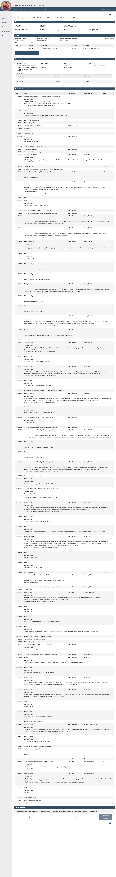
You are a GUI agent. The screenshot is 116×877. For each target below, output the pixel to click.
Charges (4, 22)
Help (45, 9)
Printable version (109, 38)
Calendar (22, 9)
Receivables (5, 36)
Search (15, 9)
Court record (6, 31)
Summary (5, 18)
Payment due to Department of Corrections (105, 817)
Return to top (5, 13)
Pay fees (31, 9)
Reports (37, 9)
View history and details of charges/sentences (27, 53)
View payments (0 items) (108, 9)
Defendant (5, 27)
